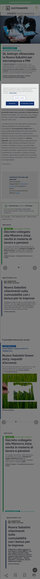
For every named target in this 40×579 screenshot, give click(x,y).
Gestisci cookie (19, 98)
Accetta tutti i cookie (27, 103)
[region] (20, 96)
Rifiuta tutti (12, 103)
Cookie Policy (13, 93)
